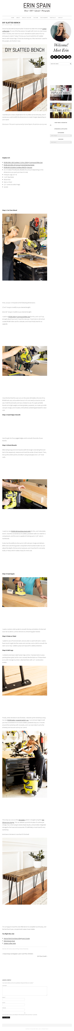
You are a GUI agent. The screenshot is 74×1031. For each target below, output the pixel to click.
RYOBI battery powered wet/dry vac (18, 720)
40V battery (22, 820)
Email (3, 1002)
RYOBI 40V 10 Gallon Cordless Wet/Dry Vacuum (18, 167)
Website (4, 1007)
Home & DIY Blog (16, 948)
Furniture (10, 948)
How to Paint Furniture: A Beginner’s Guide (17, 938)
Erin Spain (37, 7)
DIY (7, 948)
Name (4, 997)
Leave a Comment (17, 24)
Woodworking (25, 948)
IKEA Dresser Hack (9, 941)
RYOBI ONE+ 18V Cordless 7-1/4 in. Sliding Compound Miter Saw (23, 162)
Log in (40, 1028)
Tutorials (21, 948)
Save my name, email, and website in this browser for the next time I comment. (19, 1014)
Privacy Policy (45, 1028)
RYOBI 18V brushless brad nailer (21, 531)
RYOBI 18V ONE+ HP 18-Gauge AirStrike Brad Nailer (19, 165)
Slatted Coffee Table (10, 943)
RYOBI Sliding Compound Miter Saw (19, 317)
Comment (4, 985)
